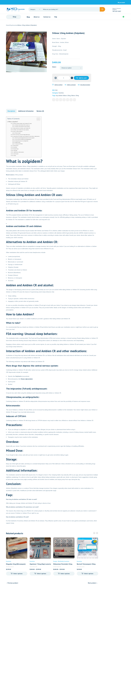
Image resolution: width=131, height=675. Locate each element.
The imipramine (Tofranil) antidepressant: (23, 139)
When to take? (18, 133)
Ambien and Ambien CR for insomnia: (22, 125)
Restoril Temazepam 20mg (86, 564)
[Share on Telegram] (74, 99)
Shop (10, 25)
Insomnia (15, 25)
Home (7, 25)
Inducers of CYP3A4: (19, 143)
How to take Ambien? (17, 131)
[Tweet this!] (57, 99)
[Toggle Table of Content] (37, 119)
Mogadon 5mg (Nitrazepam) (16, 564)
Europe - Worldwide (58, 561)
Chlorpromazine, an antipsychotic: (21, 141)
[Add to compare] (65, 85)
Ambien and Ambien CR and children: (22, 126)
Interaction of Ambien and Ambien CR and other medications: (26, 136)
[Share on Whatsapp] (67, 99)
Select (54, 67)
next (97, 533)
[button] (43, 34)
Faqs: (15, 155)
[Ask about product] (79, 85)
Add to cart (83, 78)
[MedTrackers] (15, 9)
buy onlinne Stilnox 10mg (63, 95)
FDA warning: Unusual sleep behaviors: (21, 134)
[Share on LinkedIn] (64, 99)
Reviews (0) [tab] (40, 111)
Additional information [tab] (26, 111)
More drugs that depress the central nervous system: (25, 137)
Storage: (15, 150)
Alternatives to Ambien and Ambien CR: (21, 128)
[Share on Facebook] (53, 99)
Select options (18, 573)
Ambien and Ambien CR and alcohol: (21, 129)
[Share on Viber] (71, 99)
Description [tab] (11, 111)
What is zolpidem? (13, 121)
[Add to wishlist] (53, 85)
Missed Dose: (16, 148)
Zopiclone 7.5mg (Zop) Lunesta (40, 564)
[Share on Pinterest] (60, 99)
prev (94, 533)
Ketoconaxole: (17, 142)
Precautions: (15, 145)
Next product (92, 583)
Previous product (13, 583)
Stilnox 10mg (75, 95)
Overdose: (15, 147)
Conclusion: (16, 153)
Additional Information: (19, 152)
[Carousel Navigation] (95, 533)
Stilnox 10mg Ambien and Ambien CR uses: (22, 123)
